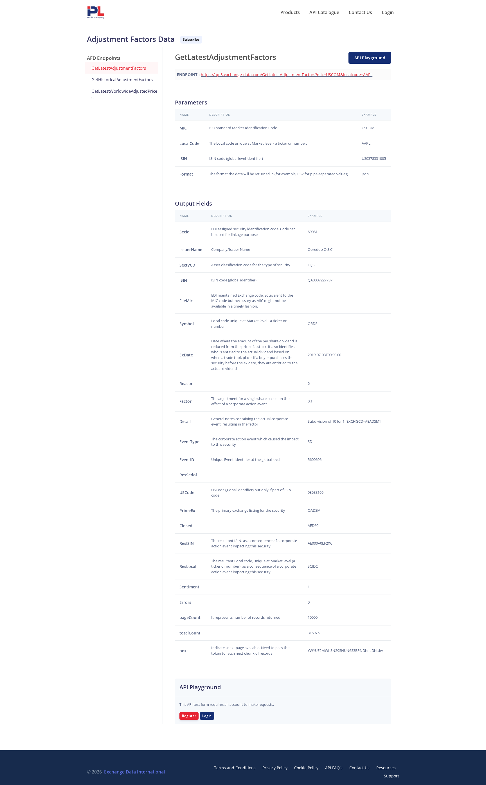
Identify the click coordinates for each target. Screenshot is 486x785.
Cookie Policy (306, 767)
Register (189, 715)
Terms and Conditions (235, 767)
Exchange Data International (134, 772)
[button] (289, 12)
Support (391, 776)
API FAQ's (334, 767)
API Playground (369, 57)
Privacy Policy (274, 767)
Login (207, 715)
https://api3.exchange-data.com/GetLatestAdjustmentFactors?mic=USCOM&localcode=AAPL (286, 74)
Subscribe (191, 39)
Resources (386, 767)
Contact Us (359, 767)
